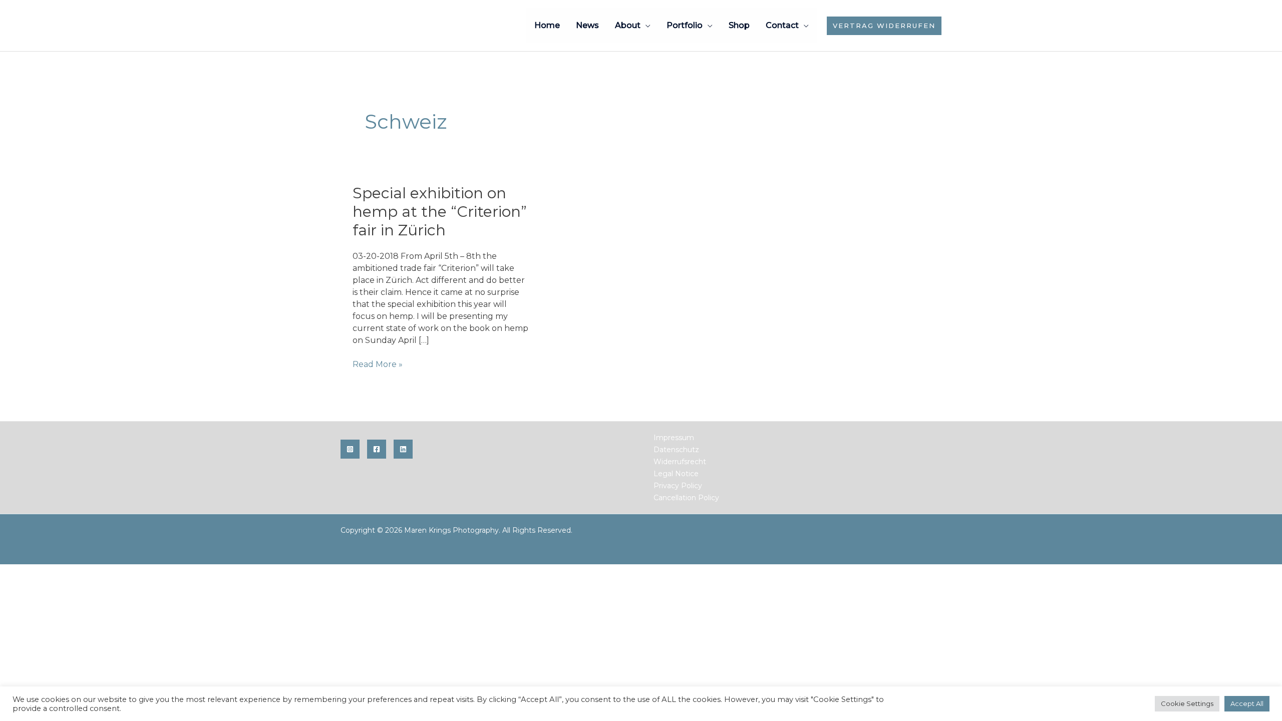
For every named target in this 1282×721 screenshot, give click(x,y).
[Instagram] (350, 449)
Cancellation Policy (686, 497)
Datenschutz (676, 449)
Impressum (674, 437)
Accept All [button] (1246, 703)
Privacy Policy (678, 485)
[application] (645, 25)
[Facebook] (376, 449)
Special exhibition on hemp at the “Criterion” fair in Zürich (440, 211)
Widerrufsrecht (680, 461)
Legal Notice (676, 473)
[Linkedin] (403, 449)
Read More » (378, 365)
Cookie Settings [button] (1187, 703)
